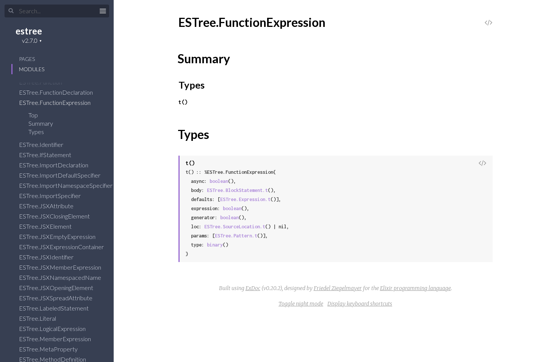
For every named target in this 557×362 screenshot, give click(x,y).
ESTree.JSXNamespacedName (60, 277)
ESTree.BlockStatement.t (237, 190)
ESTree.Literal (38, 318)
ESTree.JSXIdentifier (47, 257)
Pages (27, 59)
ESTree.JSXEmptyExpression (58, 236)
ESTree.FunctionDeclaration (56, 92)
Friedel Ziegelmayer (338, 288)
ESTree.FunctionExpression (55, 102)
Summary (40, 123)
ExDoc (253, 288)
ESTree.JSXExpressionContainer (62, 246)
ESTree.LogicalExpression (53, 328)
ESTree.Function (41, 82)
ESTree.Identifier (41, 144)
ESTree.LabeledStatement (54, 308)
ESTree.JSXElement (46, 226)
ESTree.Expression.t (245, 199)
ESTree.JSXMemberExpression (60, 267)
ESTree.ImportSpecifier (50, 195)
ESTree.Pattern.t (236, 236)
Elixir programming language (415, 288)
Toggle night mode (300, 304)
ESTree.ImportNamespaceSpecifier (66, 185)
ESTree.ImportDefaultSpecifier (60, 175)
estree (29, 30)
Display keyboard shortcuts (359, 304)
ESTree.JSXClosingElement (55, 216)
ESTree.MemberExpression (55, 338)
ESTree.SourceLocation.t (234, 226)
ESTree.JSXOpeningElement (56, 287)
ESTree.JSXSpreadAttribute (56, 297)
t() (183, 102)
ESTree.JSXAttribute (47, 205)
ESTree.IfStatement (45, 154)
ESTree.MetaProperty (49, 349)
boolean (219, 181)
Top (33, 115)
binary (215, 245)
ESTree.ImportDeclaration (54, 165)
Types (36, 131)
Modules (31, 69)
